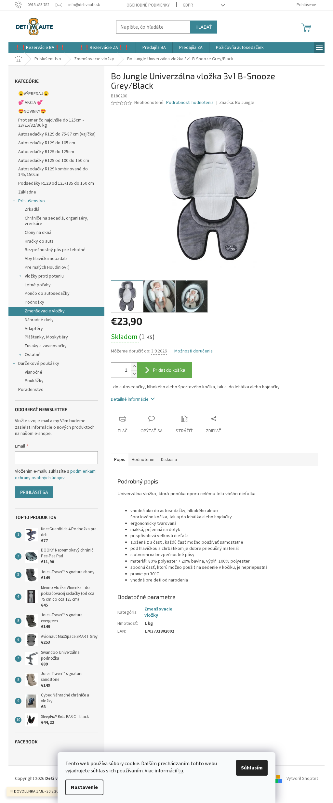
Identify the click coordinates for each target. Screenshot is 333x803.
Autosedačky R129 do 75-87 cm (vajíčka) (57, 134)
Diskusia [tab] (169, 459)
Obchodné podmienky (148, 5)
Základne (27, 192)
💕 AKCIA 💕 (30, 102)
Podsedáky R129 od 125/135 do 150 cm (56, 183)
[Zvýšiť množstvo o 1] (134, 366)
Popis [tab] (119, 459)
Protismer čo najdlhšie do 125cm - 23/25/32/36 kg (51, 123)
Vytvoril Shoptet (302, 778)
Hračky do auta (39, 241)
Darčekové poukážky (38, 363)
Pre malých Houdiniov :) (47, 267)
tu (180, 770)
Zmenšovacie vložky (45, 311)
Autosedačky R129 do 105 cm (46, 143)
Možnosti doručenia (193, 351)
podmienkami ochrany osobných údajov (56, 474)
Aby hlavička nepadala (46, 258)
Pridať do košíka (169, 370)
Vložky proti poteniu (44, 276)
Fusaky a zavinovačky (46, 346)
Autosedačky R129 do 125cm (46, 152)
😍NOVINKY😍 (32, 111)
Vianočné (33, 372)
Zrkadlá (32, 209)
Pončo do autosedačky (47, 293)
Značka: (236, 102)
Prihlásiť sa (34, 492)
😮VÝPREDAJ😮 (33, 94)
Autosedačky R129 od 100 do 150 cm (53, 160)
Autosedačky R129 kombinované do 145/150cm (53, 172)
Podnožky (34, 302)
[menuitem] (40, 47)
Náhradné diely (39, 320)
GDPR (188, 5)
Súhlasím (252, 767)
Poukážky (34, 381)
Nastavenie (84, 787)
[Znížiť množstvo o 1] (134, 374)
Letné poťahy (38, 285)
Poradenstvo (31, 389)
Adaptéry (34, 328)
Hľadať (203, 27)
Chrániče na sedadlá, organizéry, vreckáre (56, 221)
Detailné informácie (130, 399)
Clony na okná (38, 232)
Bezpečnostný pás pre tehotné (55, 250)
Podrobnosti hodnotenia (190, 103)
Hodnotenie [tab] (143, 459)
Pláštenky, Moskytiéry (46, 337)
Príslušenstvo (31, 201)
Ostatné (33, 354)
